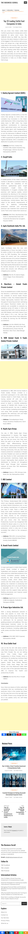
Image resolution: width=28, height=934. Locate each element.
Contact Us (4, 915)
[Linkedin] (14, 734)
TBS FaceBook (5, 865)
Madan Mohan (18, 27)
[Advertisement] (14, 77)
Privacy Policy (5, 920)
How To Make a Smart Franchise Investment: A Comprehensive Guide (14, 767)
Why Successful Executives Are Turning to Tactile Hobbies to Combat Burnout (14, 893)
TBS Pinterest (5, 870)
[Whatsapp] (24, 734)
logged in (15, 830)
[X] (9, 734)
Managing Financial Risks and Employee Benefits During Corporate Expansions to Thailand (13, 888)
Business (14, 17)
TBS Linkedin (5, 868)
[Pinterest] (19, 734)
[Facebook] (4, 734)
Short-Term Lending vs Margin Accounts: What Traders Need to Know (13, 897)
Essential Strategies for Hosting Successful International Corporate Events (14, 794)
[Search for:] (11, 903)
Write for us (4, 923)
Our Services (5, 918)
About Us (4, 912)
